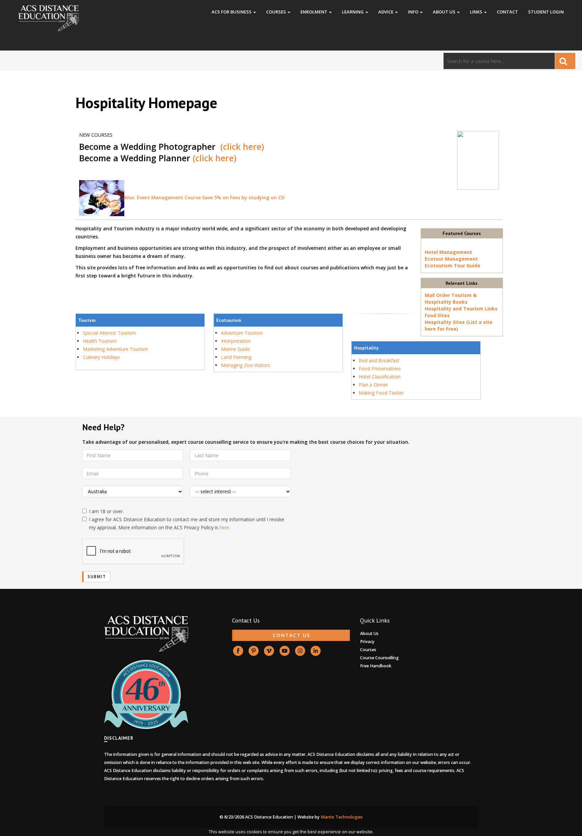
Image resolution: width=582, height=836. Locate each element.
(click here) (242, 146)
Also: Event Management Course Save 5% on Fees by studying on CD (204, 197)
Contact (507, 12)
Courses (276, 12)
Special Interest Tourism (109, 333)
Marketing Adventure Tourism (115, 349)
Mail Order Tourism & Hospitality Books (451, 298)
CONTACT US (291, 635)
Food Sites (437, 315)
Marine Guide (235, 349)
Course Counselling (379, 658)
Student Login (546, 12)
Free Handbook (375, 666)
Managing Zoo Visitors (245, 365)
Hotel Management (448, 252)
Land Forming (236, 357)
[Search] (565, 61)
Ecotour (434, 259)
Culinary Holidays (101, 357)
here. (225, 527)
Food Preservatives (380, 368)
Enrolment (314, 12)
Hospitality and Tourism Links (461, 308)
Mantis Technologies (342, 817)
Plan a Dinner (373, 384)
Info (413, 12)
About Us (444, 12)
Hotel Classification (379, 376)
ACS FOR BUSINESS (232, 12)
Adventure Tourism (242, 333)
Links (476, 12)
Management (461, 259)
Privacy (367, 641)
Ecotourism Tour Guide (452, 265)
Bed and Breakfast (379, 360)
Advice (386, 12)
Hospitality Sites (445, 322)
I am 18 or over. (106, 511)
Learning (353, 12)
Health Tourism (100, 341)
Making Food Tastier (381, 393)
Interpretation (236, 341)
